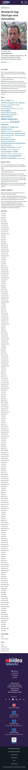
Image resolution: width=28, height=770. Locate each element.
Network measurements (8, 141)
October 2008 (4, 604)
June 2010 (3, 576)
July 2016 (3, 440)
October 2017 (4, 410)
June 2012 (3, 534)
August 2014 (4, 486)
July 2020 (3, 346)
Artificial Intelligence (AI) (9, 103)
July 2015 (3, 464)
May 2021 (3, 328)
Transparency (15, 690)
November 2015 (5, 456)
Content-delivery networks (8, 108)
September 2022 (5, 302)
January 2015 (4, 476)
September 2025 (5, 233)
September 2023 (5, 277)
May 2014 (3, 492)
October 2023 (4, 275)
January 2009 (4, 600)
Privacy (3, 149)
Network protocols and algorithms (13, 143)
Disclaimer (14, 757)
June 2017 (3, 418)
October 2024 (4, 253)
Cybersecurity (20, 108)
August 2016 (4, 438)
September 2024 (5, 255)
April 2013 (3, 518)
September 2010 (5, 570)
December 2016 (5, 430)
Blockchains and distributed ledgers (10, 104)
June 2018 (3, 394)
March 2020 (4, 354)
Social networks (6, 151)
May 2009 (3, 592)
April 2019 (3, 374)
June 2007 (3, 624)
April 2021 (3, 330)
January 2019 (4, 380)
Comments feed (5, 648)
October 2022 (4, 300)
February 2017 (4, 426)
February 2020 (4, 356)
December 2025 (5, 227)
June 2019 (3, 370)
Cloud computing (6, 106)
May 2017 (3, 420)
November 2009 (5, 584)
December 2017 (5, 406)
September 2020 (5, 344)
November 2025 (5, 229)
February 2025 (4, 245)
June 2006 (3, 630)
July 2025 (3, 235)
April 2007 (3, 626)
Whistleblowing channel (15, 692)
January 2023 (4, 293)
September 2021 (5, 324)
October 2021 (4, 322)
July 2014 (3, 488)
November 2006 (5, 628)
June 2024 (3, 259)
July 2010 (3, 574)
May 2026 (3, 217)
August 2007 (4, 620)
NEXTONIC (18, 147)
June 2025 (3, 237)
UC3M (15, 152)
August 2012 (4, 530)
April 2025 (3, 241)
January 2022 (4, 316)
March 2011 (4, 560)
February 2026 (4, 223)
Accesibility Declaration (14, 751)
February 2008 (4, 614)
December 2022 (5, 295)
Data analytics (6, 110)
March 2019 (4, 376)
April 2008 (3, 612)
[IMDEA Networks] (6, 2)
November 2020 (5, 340)
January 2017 (4, 428)
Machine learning (6, 129)
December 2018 (5, 382)
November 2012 (5, 524)
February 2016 (4, 450)
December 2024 (5, 249)
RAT (14, 760)
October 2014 (4, 482)
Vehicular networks (17, 153)
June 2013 (3, 514)
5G (2, 100)
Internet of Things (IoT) (10, 127)
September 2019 (5, 366)
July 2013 (3, 512)
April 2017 (3, 422)
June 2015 (3, 466)
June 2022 (3, 306)
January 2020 (4, 358)
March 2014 (4, 496)
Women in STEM (21, 158)
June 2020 (3, 348)
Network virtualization (8, 147)
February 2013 (4, 522)
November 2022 (5, 298)
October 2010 (4, 568)
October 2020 (4, 342)
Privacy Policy (14, 754)
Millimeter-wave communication (11, 131)
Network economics (6, 137)
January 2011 (4, 562)
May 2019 (3, 372)
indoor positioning (5, 122)
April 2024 (3, 263)
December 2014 (5, 478)
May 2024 (3, 261)
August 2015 (4, 462)
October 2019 (4, 364)
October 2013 (4, 506)
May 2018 (3, 396)
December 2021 (5, 318)
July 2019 (3, 368)
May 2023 (3, 285)
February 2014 (4, 498)
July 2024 (3, 257)
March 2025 (4, 243)
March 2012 (4, 538)
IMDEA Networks (9, 119)
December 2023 (5, 271)
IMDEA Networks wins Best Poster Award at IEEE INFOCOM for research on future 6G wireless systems (13, 92)
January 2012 (4, 542)
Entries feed (4, 646)
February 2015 (4, 474)
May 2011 (3, 556)
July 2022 (3, 304)
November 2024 (5, 251)
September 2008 (5, 606)
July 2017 (3, 416)
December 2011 (5, 544)
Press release (4, 638)
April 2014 (3, 494)
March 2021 (4, 332)
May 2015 (3, 468)
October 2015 (4, 458)
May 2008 (3, 610)
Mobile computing (7, 133)
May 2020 (3, 350)
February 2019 (4, 378)
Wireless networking (9, 158)
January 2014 (4, 500)
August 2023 (4, 279)
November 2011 (5, 546)
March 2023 (4, 289)
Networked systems (8, 139)
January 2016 (4, 452)
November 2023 (5, 273)
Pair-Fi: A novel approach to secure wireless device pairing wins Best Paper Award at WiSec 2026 (13, 74)
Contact (15, 671)
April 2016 (3, 446)
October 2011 (4, 548)
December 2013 (5, 502)
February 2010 (4, 580)
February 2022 (4, 314)
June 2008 (3, 608)
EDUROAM (15, 675)
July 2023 (3, 281)
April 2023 (3, 287)
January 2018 (4, 404)
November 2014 (5, 480)
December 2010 (5, 564)
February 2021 (4, 334)
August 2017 (4, 414)
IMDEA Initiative (7, 117)
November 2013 (5, 504)
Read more (5, 62)
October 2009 (4, 586)
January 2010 (4, 582)
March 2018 (4, 400)
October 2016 (4, 434)
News (2, 636)
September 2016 (5, 436)
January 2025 (4, 247)
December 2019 (5, 360)
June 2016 (3, 442)
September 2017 (5, 412)
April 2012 (3, 536)
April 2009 (3, 594)
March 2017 (4, 424)
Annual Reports (14, 688)
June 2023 (3, 283)
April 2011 (3, 558)
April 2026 (3, 219)
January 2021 (4, 336)
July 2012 (3, 532)
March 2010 (4, 578)
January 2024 (4, 269)
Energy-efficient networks (9, 112)
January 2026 (4, 225)
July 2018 (3, 392)
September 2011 (5, 550)
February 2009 (4, 598)
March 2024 (4, 265)
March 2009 (4, 596)
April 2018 (3, 398)
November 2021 (5, 320)
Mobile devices (20, 133)
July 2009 (3, 590)
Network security (6, 145)
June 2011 (3, 554)
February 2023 (4, 291)
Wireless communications (11, 156)
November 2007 (5, 618)
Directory (15, 673)
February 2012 (4, 540)
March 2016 (4, 448)
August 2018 (4, 390)
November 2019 (5, 362)
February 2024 (4, 267)
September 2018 (5, 388)
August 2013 (4, 510)
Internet (4, 124)
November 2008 (5, 602)
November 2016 (5, 432)
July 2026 (3, 213)
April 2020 (3, 352)
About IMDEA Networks (15, 685)
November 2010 (5, 566)
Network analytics (20, 135)
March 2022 (4, 312)
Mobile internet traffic (7, 135)
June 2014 (3, 490)
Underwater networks (6, 153)
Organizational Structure (14, 686)
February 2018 (4, 402)
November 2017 (5, 408)
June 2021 (3, 326)
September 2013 (5, 508)
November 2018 (5, 384)
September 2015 (5, 460)
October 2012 (4, 526)
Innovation (15, 122)
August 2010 (4, 572)
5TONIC (7, 101)
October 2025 (4, 231)
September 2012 (5, 528)
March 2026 (4, 221)
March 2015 (4, 472)
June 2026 (3, 215)
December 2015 (5, 454)
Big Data (22, 103)
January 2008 (4, 616)
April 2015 (3, 470)
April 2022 (3, 310)
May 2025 (3, 239)
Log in (2, 644)
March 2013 (4, 520)
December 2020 (5, 338)
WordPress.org (5, 650)
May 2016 (3, 444)
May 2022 (3, 308)
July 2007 (3, 622)
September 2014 (5, 484)
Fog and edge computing (8, 114)
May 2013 (3, 516)
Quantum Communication (13, 149)
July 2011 (3, 552)
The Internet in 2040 (11, 194)
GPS (18, 114)
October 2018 (4, 386)
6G (12, 100)
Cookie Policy (14, 763)
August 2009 (4, 588)
